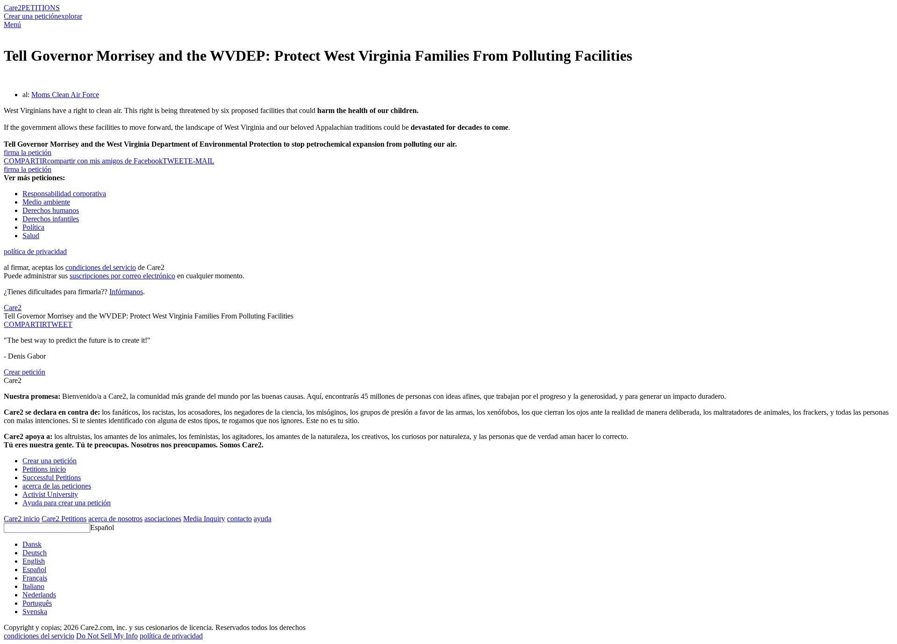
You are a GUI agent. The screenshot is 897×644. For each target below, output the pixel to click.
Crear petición (24, 372)
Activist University (50, 494)
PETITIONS (40, 8)
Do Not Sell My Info (107, 636)
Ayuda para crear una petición (66, 503)
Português (37, 603)
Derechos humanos (50, 210)
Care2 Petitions (64, 519)
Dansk (32, 544)
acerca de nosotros (115, 519)
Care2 (12, 8)
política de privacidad (35, 251)
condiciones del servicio (100, 267)
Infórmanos (126, 292)
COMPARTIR (25, 324)
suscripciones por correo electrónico (122, 276)
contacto (239, 519)
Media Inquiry (204, 519)
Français (34, 578)
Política (33, 227)
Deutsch (34, 553)
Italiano (33, 586)
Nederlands (39, 595)
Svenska (34, 612)
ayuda (262, 519)
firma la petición (27, 152)
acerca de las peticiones (56, 486)
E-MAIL (201, 161)
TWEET (175, 161)
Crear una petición (31, 16)
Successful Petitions (51, 477)
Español (102, 527)
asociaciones (162, 519)
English (33, 561)
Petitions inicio (44, 469)
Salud (30, 236)
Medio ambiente (46, 202)
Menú (12, 24)
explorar (70, 16)
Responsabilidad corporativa (64, 194)
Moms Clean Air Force (65, 95)
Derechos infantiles (50, 219)
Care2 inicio (22, 519)
